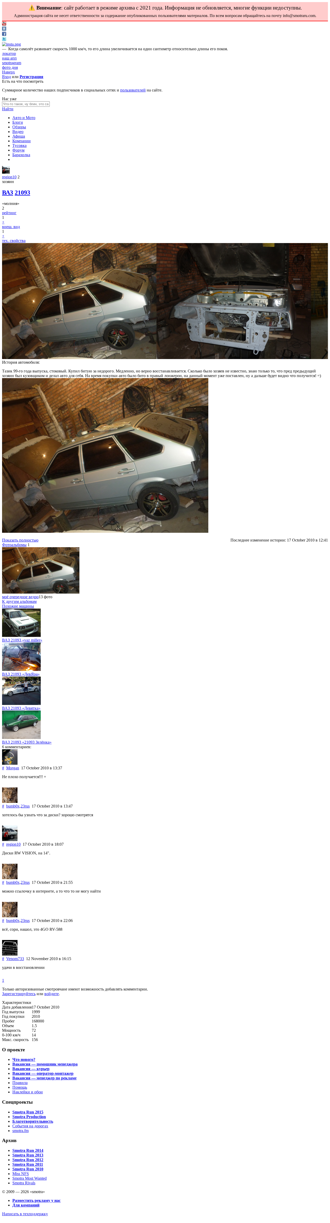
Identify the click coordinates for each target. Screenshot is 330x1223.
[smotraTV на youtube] (4, 24)
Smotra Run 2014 (27, 1150)
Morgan (12, 768)
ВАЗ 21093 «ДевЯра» (21, 674)
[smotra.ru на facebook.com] (4, 34)
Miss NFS (20, 1173)
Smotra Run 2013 (27, 1155)
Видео (17, 131)
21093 (22, 192)
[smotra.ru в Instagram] (11, 44)
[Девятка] (21, 703)
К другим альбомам (19, 601)
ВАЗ (7, 192)
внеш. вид (11, 226)
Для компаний (25, 1205)
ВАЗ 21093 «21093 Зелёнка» (27, 742)
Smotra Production (29, 1116)
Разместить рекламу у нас (36, 1200)
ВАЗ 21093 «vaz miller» (22, 640)
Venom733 (15, 958)
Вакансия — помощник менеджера (45, 1064)
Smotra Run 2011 (27, 1164)
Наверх (8, 72)
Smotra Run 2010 (27, 1169)
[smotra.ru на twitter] (4, 39)
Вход (6, 76)
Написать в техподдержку (25, 1214)
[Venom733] (10, 954)
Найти (7, 109)
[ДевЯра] (21, 669)
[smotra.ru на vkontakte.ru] (4, 29)
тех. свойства (14, 240)
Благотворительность (32, 1121)
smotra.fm (20, 1130)
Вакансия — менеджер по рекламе (44, 1078)
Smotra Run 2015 (27, 1112)
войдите (51, 994)
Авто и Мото (23, 117)
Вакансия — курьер (31, 1069)
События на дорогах (30, 1126)
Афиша (18, 136)
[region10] (6, 172)
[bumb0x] (10, 801)
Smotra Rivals (23, 1183)
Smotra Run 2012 (27, 1160)
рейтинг (9, 213)
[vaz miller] (21, 635)
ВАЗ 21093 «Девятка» (21, 708)
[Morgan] (10, 763)
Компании (21, 141)
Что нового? (23, 1059)
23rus (25, 806)
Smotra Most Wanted (29, 1178)
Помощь (19, 1087)
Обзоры (19, 127)
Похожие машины (18, 606)
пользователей (133, 90)
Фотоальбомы (14, 545)
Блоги (17, 122)
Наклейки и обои (27, 1092)
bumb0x (13, 806)
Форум (18, 150)
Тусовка (19, 145)
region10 (9, 177)
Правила (20, 1082)
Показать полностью (20, 540)
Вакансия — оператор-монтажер (42, 1073)
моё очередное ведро (20, 597)
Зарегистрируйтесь (19, 994)
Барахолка (21, 155)
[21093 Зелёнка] (21, 737)
